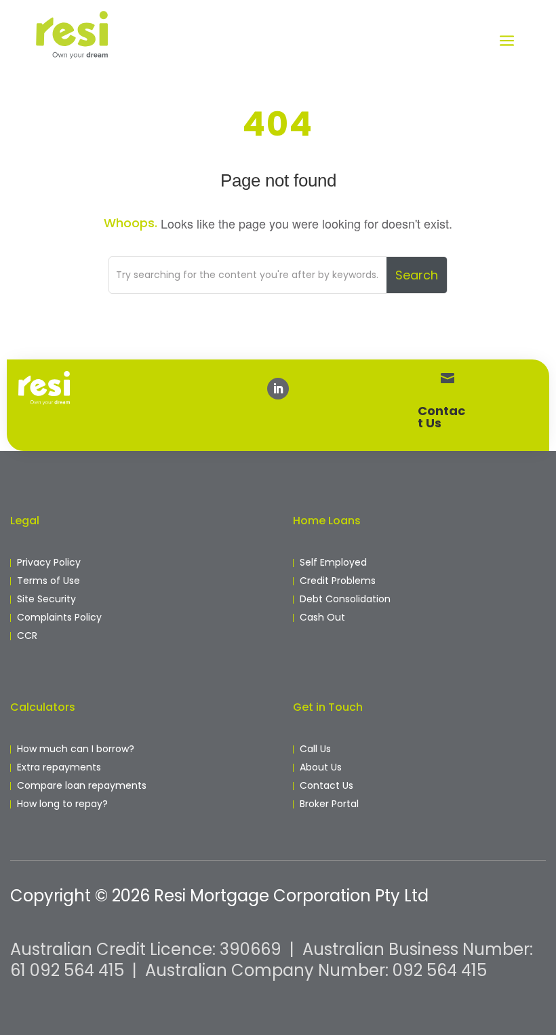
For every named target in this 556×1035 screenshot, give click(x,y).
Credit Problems (338, 580)
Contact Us (441, 416)
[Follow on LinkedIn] (278, 388)
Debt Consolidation (345, 599)
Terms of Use (48, 580)
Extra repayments (59, 767)
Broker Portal (329, 804)
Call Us (315, 749)
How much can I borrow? (75, 749)
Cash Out (322, 617)
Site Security (46, 599)
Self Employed (333, 562)
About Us (321, 767)
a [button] (507, 42)
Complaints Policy (59, 617)
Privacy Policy (49, 562)
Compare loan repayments (81, 785)
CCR (27, 635)
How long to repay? (62, 804)
